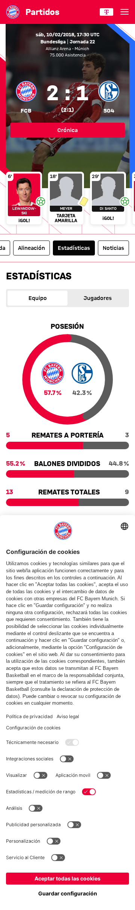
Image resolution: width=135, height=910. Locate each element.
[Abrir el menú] (124, 11)
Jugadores (98, 298)
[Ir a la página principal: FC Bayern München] (13, 12)
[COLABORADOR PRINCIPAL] (106, 12)
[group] (67, 199)
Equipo (37, 298)
